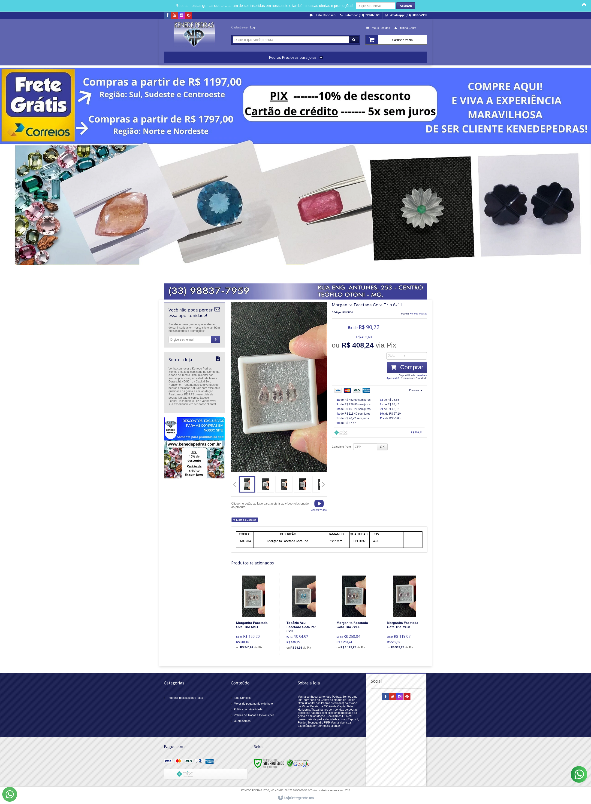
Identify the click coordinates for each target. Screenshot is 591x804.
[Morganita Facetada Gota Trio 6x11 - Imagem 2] (265, 484)
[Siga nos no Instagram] (181, 15)
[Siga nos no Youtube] (174, 15)
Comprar (410, 367)
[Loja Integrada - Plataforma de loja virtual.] (295, 798)
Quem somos (242, 721)
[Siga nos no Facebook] (167, 15)
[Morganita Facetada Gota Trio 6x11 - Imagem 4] (302, 484)
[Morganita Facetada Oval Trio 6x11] (254, 613)
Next (324, 482)
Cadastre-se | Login (244, 27)
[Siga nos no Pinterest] (188, 15)
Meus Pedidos (381, 28)
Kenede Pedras (418, 313)
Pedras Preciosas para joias (185, 697)
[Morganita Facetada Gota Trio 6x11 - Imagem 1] (247, 484)
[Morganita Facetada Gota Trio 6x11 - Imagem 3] (284, 484)
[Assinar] (405, 5)
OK (382, 446)
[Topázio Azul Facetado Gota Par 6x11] (304, 614)
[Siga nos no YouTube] (392, 697)
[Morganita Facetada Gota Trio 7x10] (404, 613)
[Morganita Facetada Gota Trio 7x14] (354, 613)
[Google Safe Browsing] (298, 763)
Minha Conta (408, 28)
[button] (319, 505)
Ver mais (256, 632)
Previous (234, 484)
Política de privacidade (248, 709)
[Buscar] (354, 39)
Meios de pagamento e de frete (253, 703)
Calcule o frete (341, 446)
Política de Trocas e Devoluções (254, 715)
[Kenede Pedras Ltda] (194, 34)
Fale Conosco (325, 15)
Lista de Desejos (245, 519)
